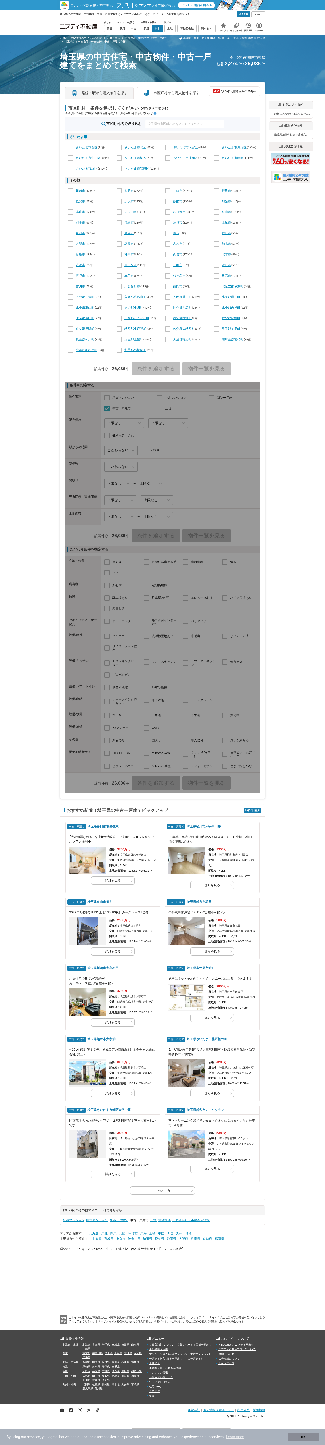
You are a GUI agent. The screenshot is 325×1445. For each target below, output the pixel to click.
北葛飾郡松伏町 (135, 350)
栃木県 (252, 38)
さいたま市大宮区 (185, 147)
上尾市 (226, 222)
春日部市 (179, 212)
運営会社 (194, 1410)
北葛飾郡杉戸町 (87, 350)
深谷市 (177, 222)
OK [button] (303, 1437)
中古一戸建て (193, 1358)
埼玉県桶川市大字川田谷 (204, 826)
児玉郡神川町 (85, 339)
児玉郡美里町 (231, 329)
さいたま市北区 (135, 147)
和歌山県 (136, 1371)
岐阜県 (96, 1366)
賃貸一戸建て (204, 1344)
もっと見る (162, 1190)
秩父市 (80, 201)
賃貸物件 (164, 1220)
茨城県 (243, 38)
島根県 (116, 1375)
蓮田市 (226, 265)
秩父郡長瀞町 (85, 329)
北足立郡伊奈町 (232, 286)
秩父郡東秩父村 (184, 329)
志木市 (177, 244)
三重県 (116, 1366)
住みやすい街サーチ (161, 1377)
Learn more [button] (235, 1437)
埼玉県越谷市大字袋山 (103, 1039)
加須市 (226, 201)
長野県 (106, 1362)
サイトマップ (226, 1363)
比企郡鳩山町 (85, 318)
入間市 (80, 244)
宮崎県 (135, 1384)
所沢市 (129, 201)
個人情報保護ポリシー (218, 1410)
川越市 (80, 190)
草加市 (80, 233)
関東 (113, 1233)
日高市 (226, 275)
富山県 (116, 1362)
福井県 (135, 1362)
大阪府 (183, 1238)
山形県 (135, 1344)
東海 (143, 1233)
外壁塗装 (154, 1391)
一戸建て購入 (157, 1358)
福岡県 (219, 1238)
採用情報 (259, 1410)
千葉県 (235, 38)
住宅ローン (155, 1386)
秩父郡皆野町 (231, 318)
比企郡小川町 (133, 307)
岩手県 (106, 1344)
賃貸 (152, 1344)
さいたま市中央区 (88, 158)
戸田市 (226, 233)
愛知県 (159, 1238)
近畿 (152, 1233)
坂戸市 (80, 275)
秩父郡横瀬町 (182, 318)
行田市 (226, 190)
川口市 (177, 190)
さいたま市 (78, 137)
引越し (153, 1395)
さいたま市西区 (87, 147)
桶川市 (129, 254)
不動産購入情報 (158, 1349)
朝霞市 (129, 244)
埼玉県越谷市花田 (199, 901)
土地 (153, 1220)
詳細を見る (113, 880)
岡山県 (96, 1375)
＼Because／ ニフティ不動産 (236, 1344)
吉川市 (80, 286)
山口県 (125, 1375)
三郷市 (177, 265)
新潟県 (86, 1362)
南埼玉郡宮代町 (232, 339)
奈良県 (125, 1371)
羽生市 (80, 222)
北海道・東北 (98, 1233)
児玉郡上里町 (133, 339)
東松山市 (130, 212)
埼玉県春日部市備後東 (103, 826)
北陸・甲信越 (128, 1233)
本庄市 (80, 212)
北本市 (226, 254)
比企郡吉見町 (231, 307)
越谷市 (129, 233)
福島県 (86, 1348)
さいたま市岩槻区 (136, 168)
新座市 (80, 254)
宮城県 (108, 1238)
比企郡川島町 (182, 307)
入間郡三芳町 (85, 297)
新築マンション (73, 1220)
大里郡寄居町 (182, 339)
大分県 (125, 1384)
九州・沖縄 (184, 1233)
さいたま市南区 (232, 158)
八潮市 (80, 265)
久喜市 (177, 254)
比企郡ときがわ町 (136, 318)
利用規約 (243, 1410)
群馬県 (261, 38)
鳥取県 (106, 1375)
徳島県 (135, 1375)
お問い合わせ (226, 1354)
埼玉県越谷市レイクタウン (205, 1110)
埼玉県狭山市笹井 (100, 901)
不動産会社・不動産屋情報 (191, 1220)
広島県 (86, 1375)
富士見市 (130, 265)
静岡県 (171, 1238)
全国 (196, 38)
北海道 (96, 1238)
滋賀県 (116, 1371)
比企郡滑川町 (231, 297)
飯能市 (177, 201)
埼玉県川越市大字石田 (103, 968)
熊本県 (116, 1384)
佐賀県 (96, 1384)
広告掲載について (229, 1358)
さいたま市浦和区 (185, 158)
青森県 (96, 1344)
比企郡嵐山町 (85, 307)
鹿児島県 (87, 1388)
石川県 (125, 1362)
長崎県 (106, 1384)
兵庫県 (195, 1238)
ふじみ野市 (132, 286)
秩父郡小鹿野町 (135, 329)
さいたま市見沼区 (234, 147)
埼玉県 (226, 38)
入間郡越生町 (182, 297)
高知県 (106, 1379)
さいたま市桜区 (135, 158)
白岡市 (177, 286)
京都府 (207, 1238)
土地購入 (154, 1363)
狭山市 (226, 212)
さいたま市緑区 (87, 168)
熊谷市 (129, 190)
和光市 (226, 244)
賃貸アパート (185, 1344)
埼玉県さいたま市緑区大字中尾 (109, 1110)
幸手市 (129, 275)
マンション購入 (158, 1354)
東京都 (205, 38)
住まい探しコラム (159, 1381)
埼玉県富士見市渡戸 (201, 968)
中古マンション (97, 1220)
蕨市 (176, 233)
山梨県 (96, 1362)
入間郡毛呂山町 (135, 297)
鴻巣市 (129, 222)
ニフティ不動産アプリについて (237, 1349)
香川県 (86, 1379)
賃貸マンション (165, 1344)
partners (89, 1437)
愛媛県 (96, 1379)
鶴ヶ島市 (179, 275)
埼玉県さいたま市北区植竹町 (207, 1039)
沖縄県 (99, 1388)
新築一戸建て (119, 1220)
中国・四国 (166, 1233)
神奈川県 (215, 38)
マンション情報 (158, 1372)
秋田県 (125, 1344)
